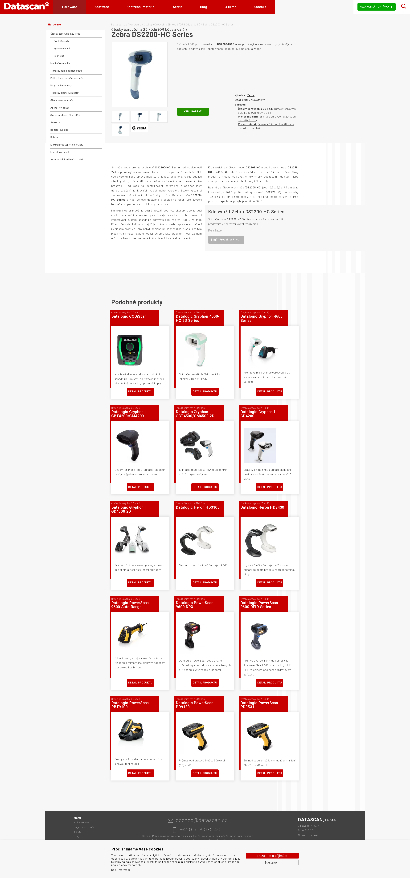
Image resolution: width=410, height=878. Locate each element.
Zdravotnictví (257, 100)
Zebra (250, 95)
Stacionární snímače (62, 100)
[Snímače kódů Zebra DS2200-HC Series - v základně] (120, 130)
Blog (203, 7)
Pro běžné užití (62, 41)
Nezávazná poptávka (374, 6)
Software (102, 7)
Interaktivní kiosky (60, 152)
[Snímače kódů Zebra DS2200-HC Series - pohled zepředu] (139, 117)
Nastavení (272, 862)
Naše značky (82, 822)
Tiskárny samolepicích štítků (66, 70)
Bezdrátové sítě (59, 130)
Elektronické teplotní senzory (66, 144)
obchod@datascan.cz (201, 820)
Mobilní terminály (60, 63)
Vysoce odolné (62, 48)
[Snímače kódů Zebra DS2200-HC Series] (139, 74)
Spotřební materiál (141, 7)
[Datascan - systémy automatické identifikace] (26, 7)
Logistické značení (85, 827)
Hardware (69, 7)
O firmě (230, 7)
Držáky (54, 137)
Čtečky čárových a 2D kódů (65, 34)
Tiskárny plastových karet (64, 93)
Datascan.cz (119, 24)
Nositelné (59, 56)
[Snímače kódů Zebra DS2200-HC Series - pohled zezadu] (120, 117)
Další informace (121, 869)
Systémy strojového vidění (65, 115)
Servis (178, 7)
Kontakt (260, 7)
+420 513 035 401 (201, 829)
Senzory (55, 122)
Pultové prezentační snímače (66, 78)
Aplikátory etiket (59, 107)
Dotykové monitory (61, 85)
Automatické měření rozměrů (67, 159)
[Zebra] (139, 128)
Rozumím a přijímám (272, 856)
